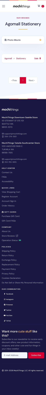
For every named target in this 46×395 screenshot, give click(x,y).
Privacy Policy (8, 273)
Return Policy (8, 255)
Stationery (21, 58)
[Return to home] (21, 6)
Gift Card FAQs (9, 220)
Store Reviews (8, 236)
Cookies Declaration (11, 278)
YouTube (10, 315)
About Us (6, 231)
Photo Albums (14, 40)
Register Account (10, 196)
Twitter (9, 310)
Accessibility (7, 181)
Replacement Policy (11, 264)
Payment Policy (9, 269)
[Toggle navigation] (3, 6)
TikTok (9, 321)
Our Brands (23, 18)
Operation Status (10, 240)
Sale (36, 58)
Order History (8, 205)
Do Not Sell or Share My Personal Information (22, 282)
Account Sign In (9, 201)
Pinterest (10, 305)
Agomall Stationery (23, 24)
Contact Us (7, 172)
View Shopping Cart (11, 192)
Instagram (10, 299)
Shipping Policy (9, 251)
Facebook (10, 294)
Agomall (8, 58)
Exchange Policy (9, 260)
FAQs (4, 177)
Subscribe (37, 355)
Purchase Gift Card (10, 216)
